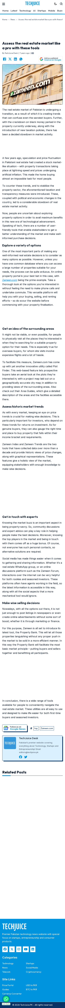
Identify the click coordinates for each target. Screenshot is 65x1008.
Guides (5, 989)
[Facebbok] (5, 949)
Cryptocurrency (33, 971)
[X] (10, 59)
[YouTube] (26, 949)
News (13, 19)
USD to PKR (31, 985)
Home (5, 10)
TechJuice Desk (28, 738)
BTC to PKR (31, 989)
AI (34, 10)
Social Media (32, 967)
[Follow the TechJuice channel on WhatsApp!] (6, 999)
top (36, 728)
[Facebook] (4, 59)
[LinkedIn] (15, 59)
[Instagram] (18, 949)
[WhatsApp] (21, 59)
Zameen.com (9, 280)
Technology (25, 10)
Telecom (6, 971)
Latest (14, 10)
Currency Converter (12, 993)
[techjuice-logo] (32, 4)
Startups (41, 10)
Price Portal (7, 985)
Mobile (51, 10)
